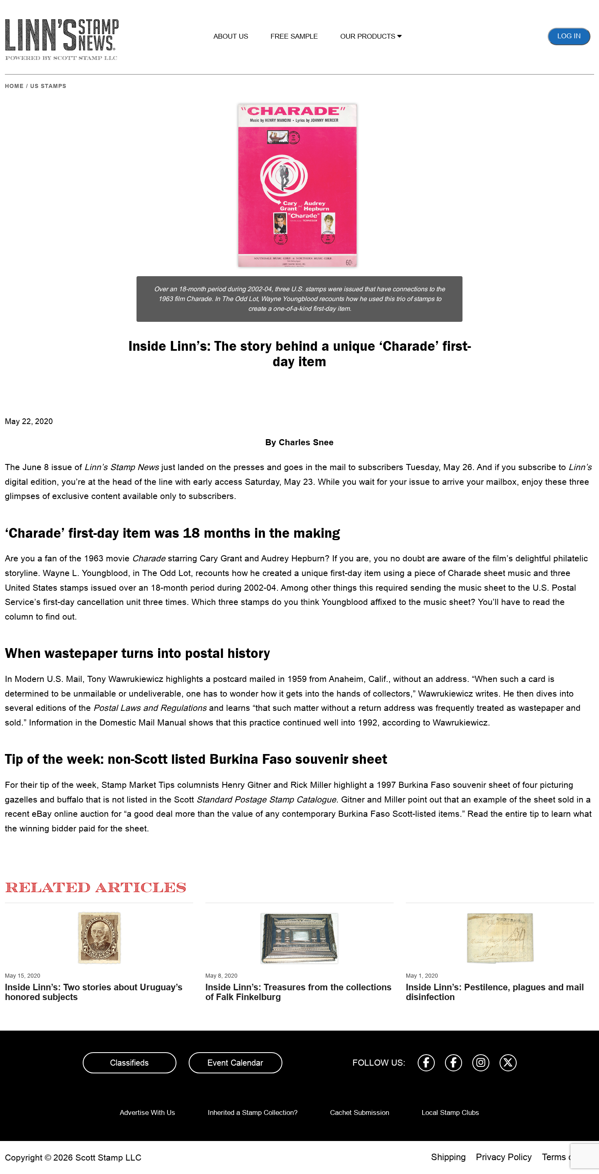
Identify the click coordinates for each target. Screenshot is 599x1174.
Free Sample (294, 36)
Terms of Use (568, 1157)
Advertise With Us (147, 1113)
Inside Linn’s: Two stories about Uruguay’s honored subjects (94, 992)
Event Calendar (235, 1062)
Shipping (448, 1157)
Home (14, 86)
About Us (231, 36)
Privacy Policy (504, 1157)
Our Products (368, 36)
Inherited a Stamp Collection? (252, 1113)
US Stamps (48, 86)
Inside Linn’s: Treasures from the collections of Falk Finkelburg (298, 992)
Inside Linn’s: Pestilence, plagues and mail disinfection (495, 992)
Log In (569, 36)
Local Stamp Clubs (450, 1113)
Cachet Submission (359, 1113)
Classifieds (129, 1062)
